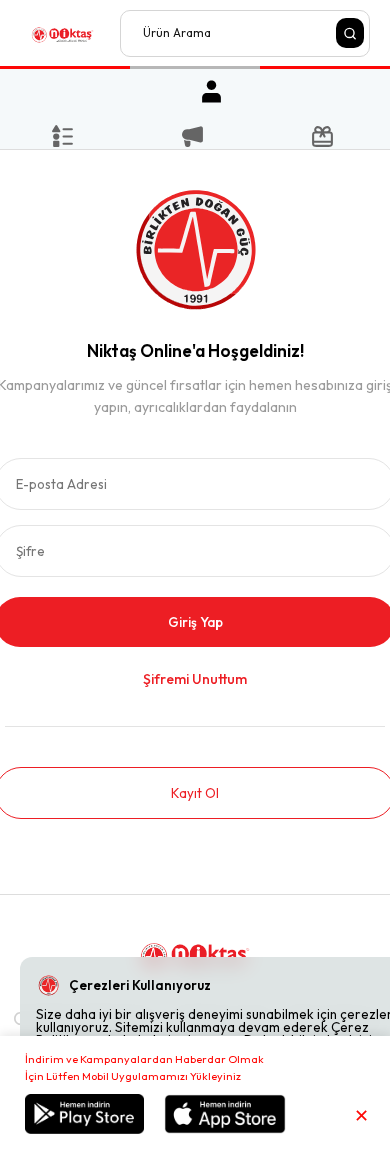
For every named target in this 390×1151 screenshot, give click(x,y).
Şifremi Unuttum (195, 679)
